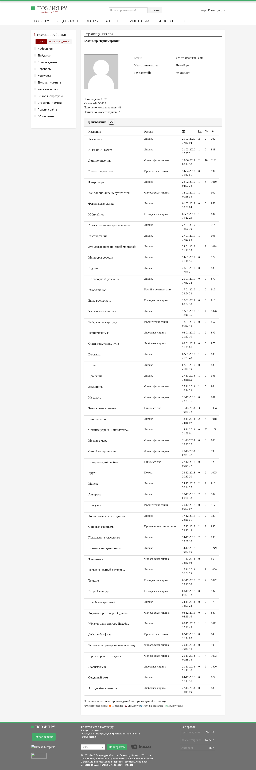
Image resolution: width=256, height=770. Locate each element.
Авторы (112, 21)
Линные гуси (97, 419)
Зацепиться (95, 559)
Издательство (68, 21)
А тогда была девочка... (104, 688)
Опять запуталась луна (103, 343)
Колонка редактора (59, 41)
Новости (187, 21)
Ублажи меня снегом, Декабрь (108, 623)
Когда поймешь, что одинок (107, 516)
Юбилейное (96, 214)
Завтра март (96, 182)
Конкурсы (44, 75)
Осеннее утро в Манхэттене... (108, 429)
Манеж (93, 483)
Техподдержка (43, 736)
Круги (92, 473)
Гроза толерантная (100, 171)
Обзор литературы (50, 96)
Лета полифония (99, 160)
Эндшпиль (95, 386)
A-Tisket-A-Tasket (100, 149)
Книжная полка (48, 89)
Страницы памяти (50, 102)
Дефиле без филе (99, 634)
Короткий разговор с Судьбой (108, 613)
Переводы (45, 69)
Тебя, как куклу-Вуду (102, 322)
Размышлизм (97, 289)
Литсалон (165, 21)
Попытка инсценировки (104, 548)
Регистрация (216, 10)
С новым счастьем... (101, 526)
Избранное (45, 48)
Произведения (47, 62)
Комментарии (137, 21)
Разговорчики (97, 236)
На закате (94, 397)
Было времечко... (99, 300)
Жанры (92, 21)
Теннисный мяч (98, 333)
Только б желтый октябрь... (106, 569)
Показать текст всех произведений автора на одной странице (125, 701)
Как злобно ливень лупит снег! (109, 193)
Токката (93, 580)
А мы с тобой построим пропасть (110, 225)
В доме (93, 268)
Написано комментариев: (101, 112)
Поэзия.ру (52, 8)
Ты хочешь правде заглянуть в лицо (112, 645)
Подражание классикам (104, 537)
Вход (203, 10)
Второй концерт (99, 591)
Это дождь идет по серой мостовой (112, 246)
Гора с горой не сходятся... (106, 656)
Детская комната (49, 82)
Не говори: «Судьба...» (103, 279)
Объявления (46, 116)
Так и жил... (96, 139)
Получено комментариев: (101, 107)
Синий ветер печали (102, 451)
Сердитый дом (98, 677)
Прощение (95, 376)
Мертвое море (97, 440)
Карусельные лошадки (103, 311)
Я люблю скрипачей (101, 602)
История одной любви (103, 462)
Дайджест (45, 55)
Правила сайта (47, 109)
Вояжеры (94, 354)
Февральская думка (101, 203)
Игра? (92, 365)
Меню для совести (100, 257)
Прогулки (94, 505)
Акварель (94, 494)
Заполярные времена (102, 408)
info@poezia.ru (88, 736)
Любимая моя (97, 667)
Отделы (41, 41)
